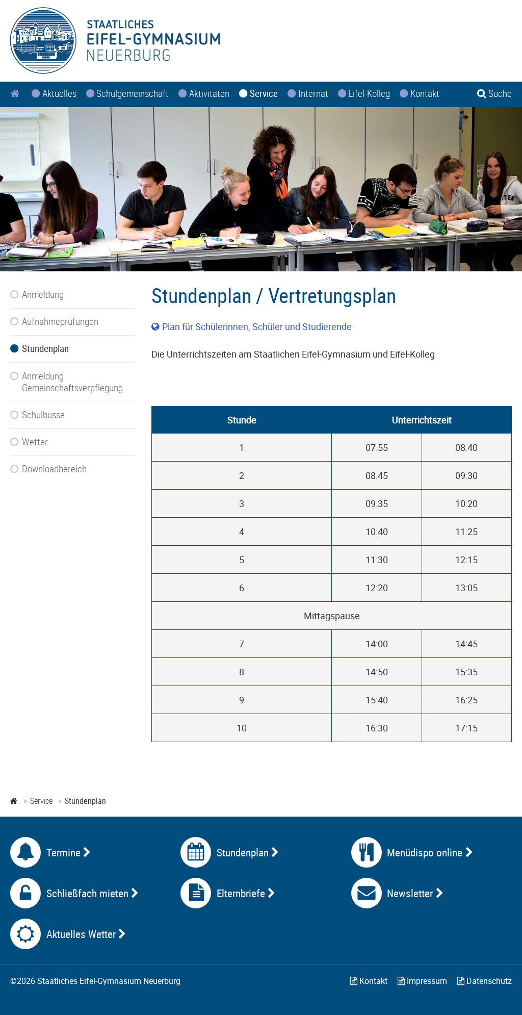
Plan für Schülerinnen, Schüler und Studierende (256, 326)
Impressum (426, 980)
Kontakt (372, 980)
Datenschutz (488, 980)
